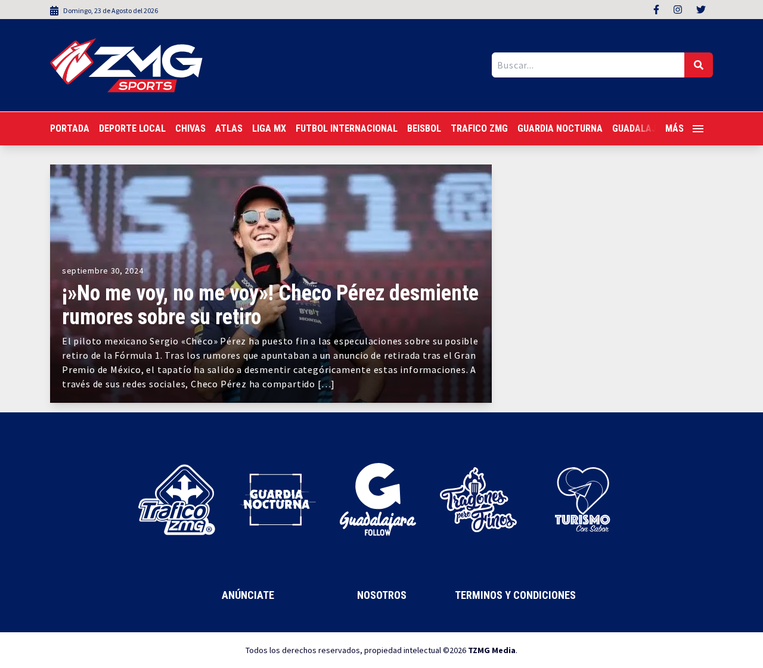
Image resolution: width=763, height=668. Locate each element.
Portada (69, 128)
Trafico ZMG (479, 128)
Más (674, 128)
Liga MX (269, 128)
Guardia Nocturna (560, 128)
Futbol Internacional (347, 128)
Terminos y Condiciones (515, 595)
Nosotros (382, 595)
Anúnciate (248, 595)
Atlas (229, 128)
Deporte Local (132, 128)
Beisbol (424, 128)
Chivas (190, 128)
